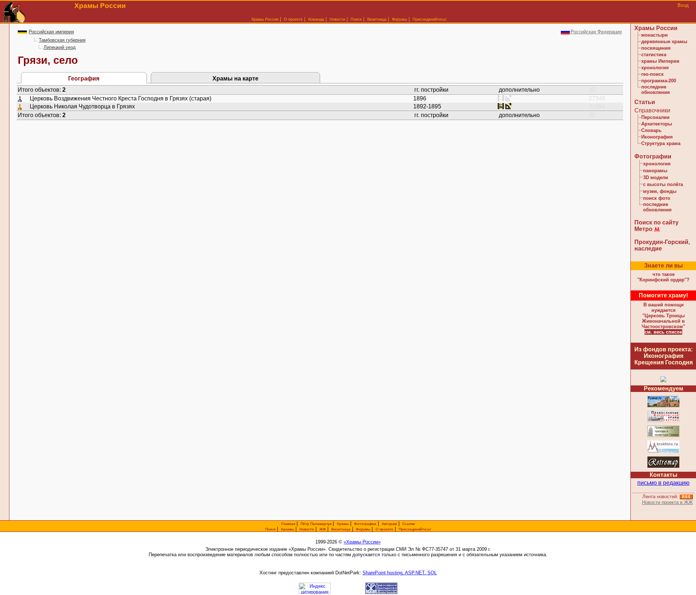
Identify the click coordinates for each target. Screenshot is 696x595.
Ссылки (408, 524)
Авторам (389, 524)
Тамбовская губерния (62, 40)
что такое (663, 277)
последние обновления (655, 89)
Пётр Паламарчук (316, 524)
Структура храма (660, 143)
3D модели (655, 177)
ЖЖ (322, 529)
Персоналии (655, 117)
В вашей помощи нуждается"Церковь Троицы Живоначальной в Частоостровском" (663, 315)
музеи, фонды (659, 191)
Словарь (651, 130)
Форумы (399, 19)
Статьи (644, 102)
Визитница (376, 19)
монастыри (654, 35)
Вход (683, 5)
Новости (337, 19)
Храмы (343, 524)
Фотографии (652, 156)
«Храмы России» (362, 542)
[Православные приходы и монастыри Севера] (663, 436)
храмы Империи (660, 61)
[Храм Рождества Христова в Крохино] (663, 452)
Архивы (287, 529)
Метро (643, 229)
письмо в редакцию (663, 483)
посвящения (656, 48)
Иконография (657, 137)
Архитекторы (656, 124)
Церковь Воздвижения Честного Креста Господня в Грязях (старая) (120, 98)
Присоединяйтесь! (430, 19)
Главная (288, 524)
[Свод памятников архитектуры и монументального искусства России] (663, 406)
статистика (653, 54)
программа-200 (658, 80)
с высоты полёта (663, 184)
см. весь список (663, 332)
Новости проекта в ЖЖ (667, 502)
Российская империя (51, 31)
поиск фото (656, 198)
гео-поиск (652, 74)
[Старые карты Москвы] (663, 466)
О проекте (384, 529)
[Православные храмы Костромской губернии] (663, 421)
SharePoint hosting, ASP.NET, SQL (399, 572)
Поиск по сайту (656, 222)
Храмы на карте (235, 78)
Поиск (356, 19)
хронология (655, 67)
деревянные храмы (664, 41)
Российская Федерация (596, 31)
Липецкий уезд (60, 47)
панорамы (655, 170)
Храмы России (264, 19)
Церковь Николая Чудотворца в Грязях (82, 106)
